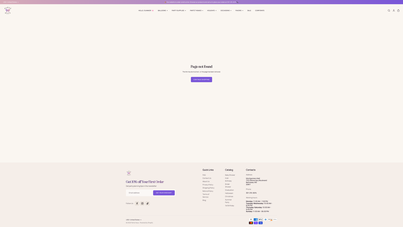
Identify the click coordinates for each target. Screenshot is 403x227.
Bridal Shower (228, 185)
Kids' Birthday (228, 179)
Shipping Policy (208, 188)
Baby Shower (230, 175)
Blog (204, 200)
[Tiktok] (147, 203)
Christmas (229, 196)
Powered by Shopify (146, 223)
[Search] (389, 10)
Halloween (229, 193)
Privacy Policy (208, 184)
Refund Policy (208, 191)
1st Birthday (229, 205)
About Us (206, 181)
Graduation (229, 190)
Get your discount (164, 193)
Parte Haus (135, 223)
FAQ (204, 175)
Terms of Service (206, 195)
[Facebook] (137, 203)
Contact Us (207, 178)
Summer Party (228, 201)
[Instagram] (142, 203)
